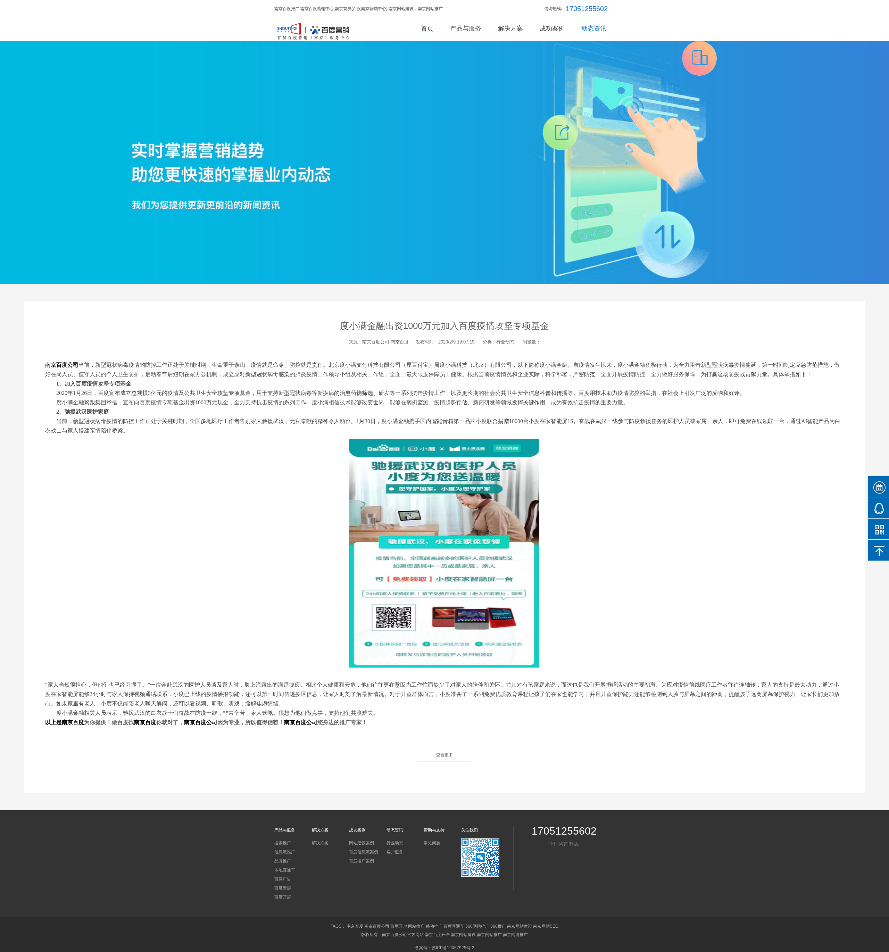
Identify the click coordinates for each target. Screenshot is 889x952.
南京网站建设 (519, 926)
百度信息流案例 (363, 852)
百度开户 (398, 926)
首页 (427, 28)
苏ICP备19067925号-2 (453, 947)
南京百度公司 (375, 342)
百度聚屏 (282, 888)
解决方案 (510, 28)
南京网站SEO (545, 926)
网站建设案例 (361, 843)
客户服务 (395, 852)
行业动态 (395, 843)
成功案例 (552, 28)
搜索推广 (282, 843)
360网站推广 (477, 926)
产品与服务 (465, 28)
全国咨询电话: (564, 844)
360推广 (498, 926)
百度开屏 (282, 897)
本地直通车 (284, 870)
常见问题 (432, 843)
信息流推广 (284, 852)
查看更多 (444, 755)
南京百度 (400, 342)
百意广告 (282, 879)
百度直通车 (453, 926)
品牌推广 (282, 861)
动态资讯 (593, 28)
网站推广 (416, 926)
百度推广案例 (361, 861)
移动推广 (434, 926)
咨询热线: (553, 8)
